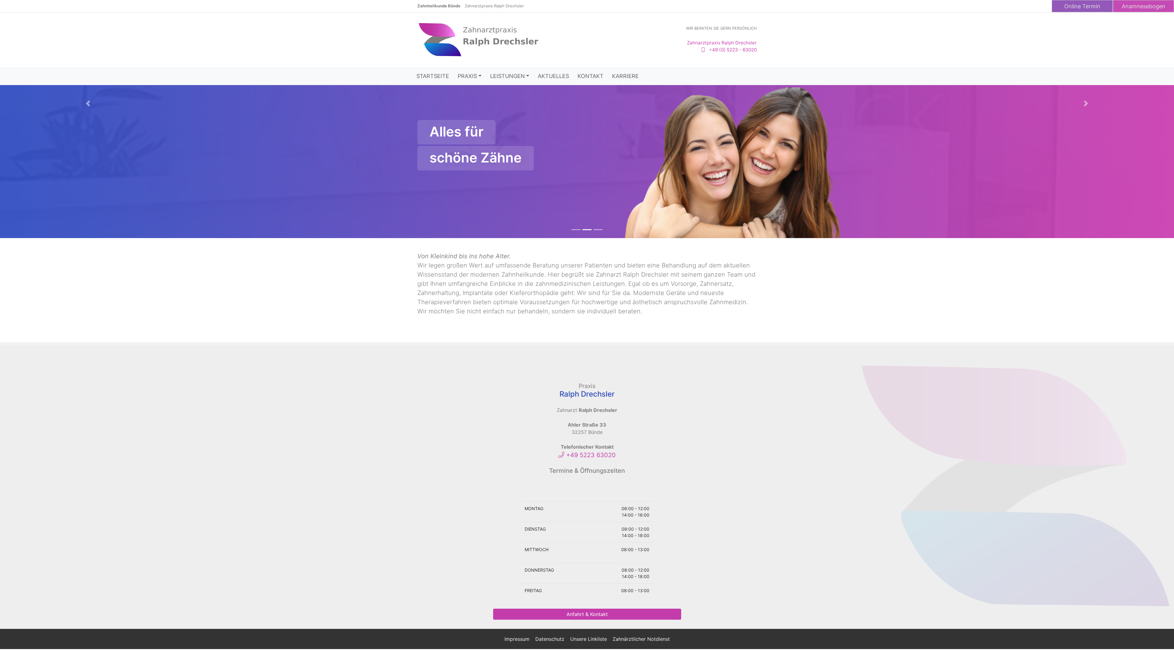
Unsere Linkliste (588, 639)
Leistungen (507, 76)
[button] (88, 169)
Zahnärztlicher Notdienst (641, 639)
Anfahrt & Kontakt (587, 614)
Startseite (432, 76)
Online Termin (1082, 6)
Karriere (625, 76)
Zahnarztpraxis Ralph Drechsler (494, 5)
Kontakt (591, 76)
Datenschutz (549, 639)
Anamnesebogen (1143, 6)
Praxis (467, 76)
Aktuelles (553, 76)
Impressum (517, 639)
